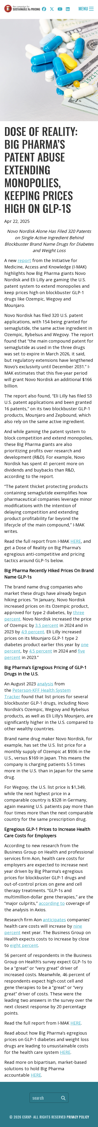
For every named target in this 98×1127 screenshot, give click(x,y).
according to (52, 903)
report (24, 260)
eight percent (24, 945)
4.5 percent (40, 651)
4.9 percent (32, 632)
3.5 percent (46, 625)
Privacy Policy (78, 1116)
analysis (45, 684)
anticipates (54, 919)
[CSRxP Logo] (22, 8)
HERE (75, 541)
